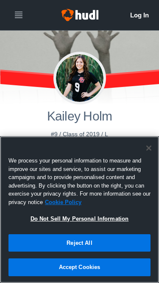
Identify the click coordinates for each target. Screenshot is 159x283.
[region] (79, 209)
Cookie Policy (63, 202)
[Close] (148, 148)
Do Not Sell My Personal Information (80, 219)
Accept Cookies (79, 267)
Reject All (79, 243)
